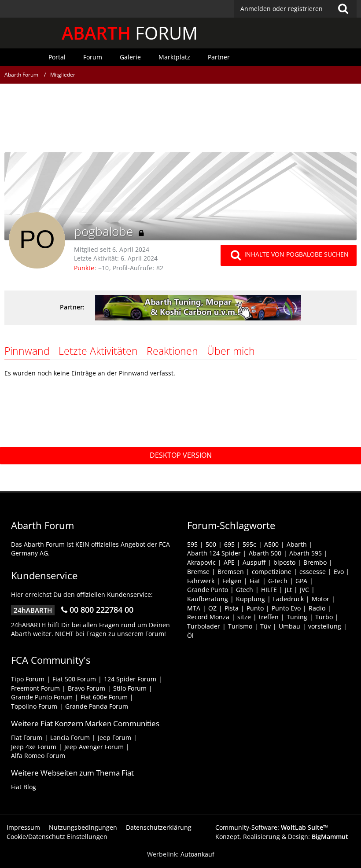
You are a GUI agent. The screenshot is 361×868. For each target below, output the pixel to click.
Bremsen (230, 571)
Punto (255, 608)
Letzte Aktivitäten (98, 351)
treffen (269, 617)
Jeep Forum (114, 737)
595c (249, 544)
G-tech (277, 581)
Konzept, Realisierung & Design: (281, 836)
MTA (193, 608)
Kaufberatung (207, 599)
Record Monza (208, 617)
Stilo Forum (130, 688)
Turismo (240, 626)
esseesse (312, 571)
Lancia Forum (70, 737)
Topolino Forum (34, 706)
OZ (212, 608)
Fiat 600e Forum (104, 697)
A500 (271, 544)
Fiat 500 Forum (74, 679)
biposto (284, 562)
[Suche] (343, 9)
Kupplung (250, 599)
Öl (190, 635)
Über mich (231, 351)
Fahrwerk (200, 581)
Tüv (265, 626)
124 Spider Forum (130, 679)
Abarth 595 (305, 553)
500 (211, 544)
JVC (304, 589)
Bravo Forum (86, 688)
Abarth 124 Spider (214, 553)
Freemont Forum (35, 688)
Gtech (244, 589)
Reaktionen (172, 351)
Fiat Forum (26, 737)
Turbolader (203, 626)
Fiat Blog (23, 787)
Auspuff (254, 562)
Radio (317, 608)
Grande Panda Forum (96, 706)
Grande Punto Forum (42, 697)
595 (192, 544)
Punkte (84, 268)
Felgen (232, 581)
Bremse (198, 571)
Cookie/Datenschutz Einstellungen (57, 836)
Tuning (297, 617)
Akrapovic (201, 562)
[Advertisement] (180, 121)
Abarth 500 (265, 553)
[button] (295, 9)
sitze (244, 617)
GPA (301, 581)
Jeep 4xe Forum (33, 747)
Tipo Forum (27, 679)
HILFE (269, 589)
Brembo (315, 562)
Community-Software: (271, 827)
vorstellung (324, 626)
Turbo (324, 617)
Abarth (297, 544)
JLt (288, 589)
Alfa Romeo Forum (38, 755)
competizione (271, 571)
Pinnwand (27, 351)
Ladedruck (288, 599)
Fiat (255, 581)
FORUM (130, 33)
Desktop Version (181, 455)
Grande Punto (207, 589)
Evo (339, 571)
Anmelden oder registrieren (281, 8)
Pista (232, 608)
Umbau (289, 626)
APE (229, 562)
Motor (320, 599)
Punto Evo (286, 608)
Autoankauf (197, 854)
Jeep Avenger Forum (94, 747)
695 (229, 544)
